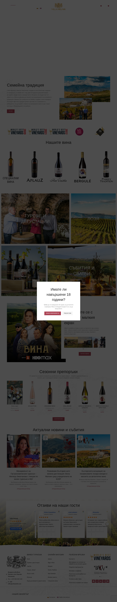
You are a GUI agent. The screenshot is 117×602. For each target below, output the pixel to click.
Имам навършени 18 (52, 313)
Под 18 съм (67, 313)
